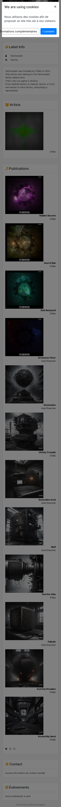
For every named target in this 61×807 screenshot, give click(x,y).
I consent (48, 31)
